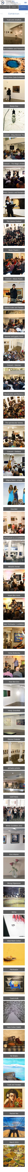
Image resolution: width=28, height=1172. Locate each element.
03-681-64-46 (16, 2)
